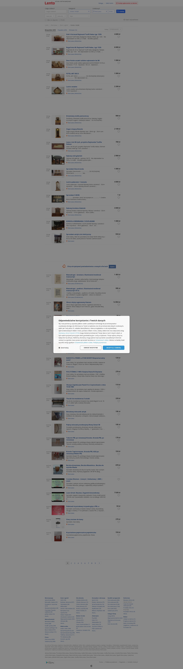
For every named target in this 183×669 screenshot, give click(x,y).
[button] (64, 348)
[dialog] (91, 334)
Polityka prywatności (99, 342)
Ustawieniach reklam (102, 340)
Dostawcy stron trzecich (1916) (69, 333)
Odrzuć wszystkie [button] (91, 348)
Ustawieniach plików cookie (83, 342)
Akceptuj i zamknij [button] (113, 348)
